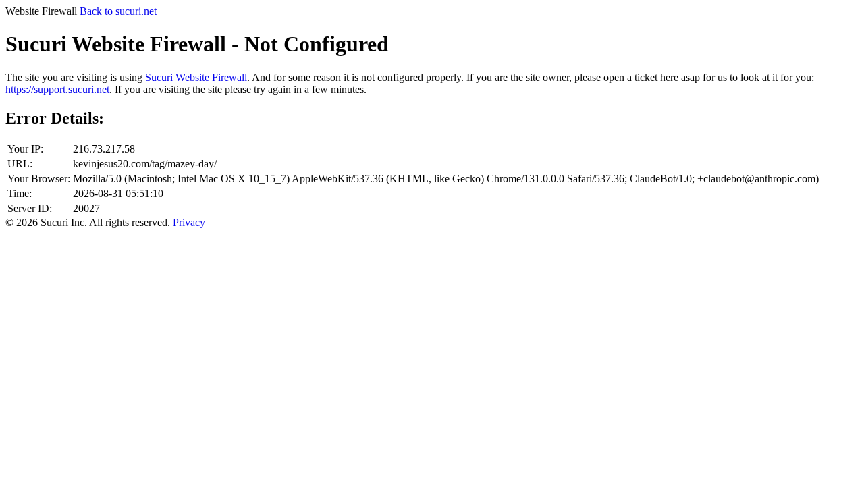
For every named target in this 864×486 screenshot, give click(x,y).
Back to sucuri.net (118, 11)
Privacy (189, 222)
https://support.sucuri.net (57, 89)
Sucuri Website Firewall (196, 77)
